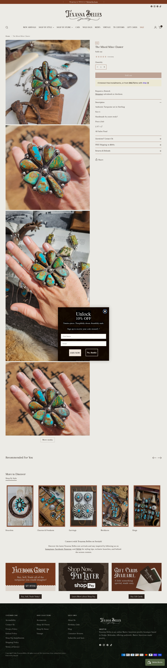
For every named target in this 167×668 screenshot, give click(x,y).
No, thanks (92, 352)
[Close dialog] (105, 311)
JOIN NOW (75, 352)
